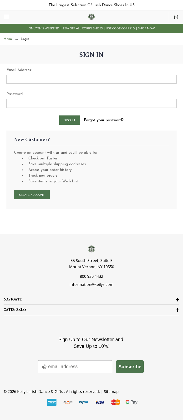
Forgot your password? (104, 120)
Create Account (32, 195)
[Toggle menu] (6, 16)
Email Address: (19, 70)
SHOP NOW (146, 28)
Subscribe (129, 366)
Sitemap (111, 391)
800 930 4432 (91, 276)
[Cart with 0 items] (176, 17)
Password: (14, 94)
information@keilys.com (91, 284)
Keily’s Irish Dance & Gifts (40, 391)
